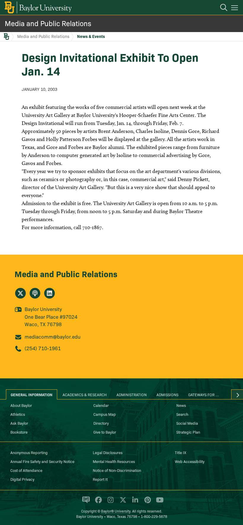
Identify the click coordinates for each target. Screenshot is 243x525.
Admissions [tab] (167, 394)
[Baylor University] (38, 7)
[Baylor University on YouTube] (158, 502)
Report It (100, 479)
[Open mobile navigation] (235, 8)
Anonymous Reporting (29, 452)
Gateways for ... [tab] (203, 394)
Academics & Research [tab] (85, 394)
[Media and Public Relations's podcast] (35, 293)
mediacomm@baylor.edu (53, 336)
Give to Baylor (104, 431)
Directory (101, 423)
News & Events (91, 36)
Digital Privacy (22, 479)
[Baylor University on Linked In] (134, 502)
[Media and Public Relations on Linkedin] (49, 293)
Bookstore (19, 431)
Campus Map (104, 414)
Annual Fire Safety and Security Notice (42, 461)
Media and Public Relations (48, 23)
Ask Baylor (19, 423)
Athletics (17, 414)
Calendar (101, 405)
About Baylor (21, 405)
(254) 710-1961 (43, 348)
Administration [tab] (131, 394)
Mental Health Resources (114, 461)
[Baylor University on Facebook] (97, 502)
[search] (220, 8)
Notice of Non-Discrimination (117, 470)
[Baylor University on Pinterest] (146, 502)
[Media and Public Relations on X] (20, 293)
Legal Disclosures (107, 452)
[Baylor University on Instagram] (109, 502)
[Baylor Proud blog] (85, 502)
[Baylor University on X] (122, 502)
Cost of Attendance (26, 470)
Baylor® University (115, 510)
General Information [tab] (31, 394)
